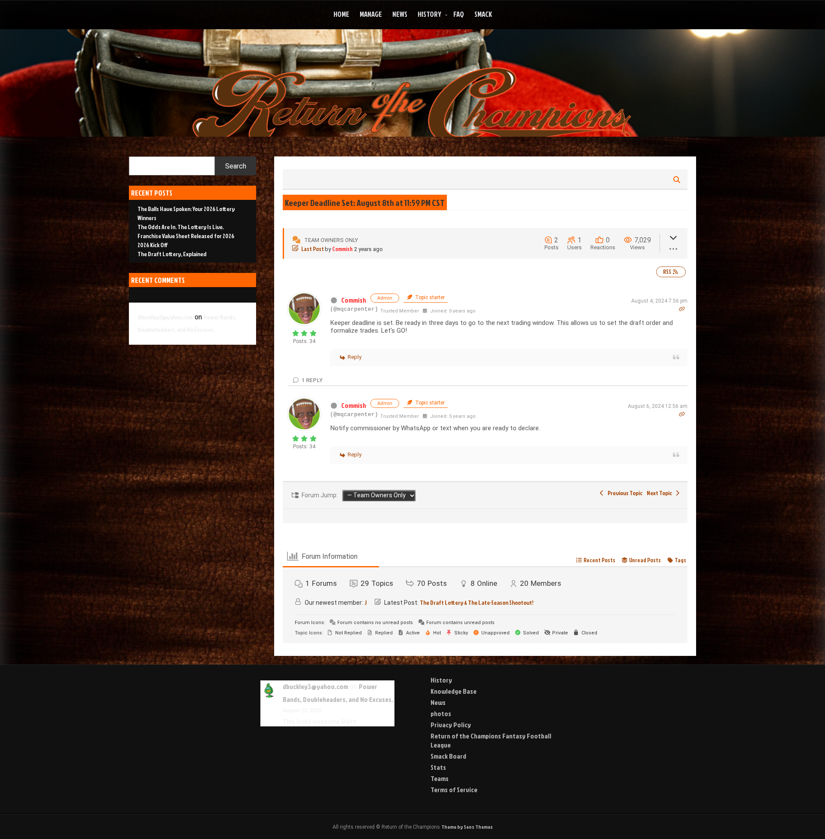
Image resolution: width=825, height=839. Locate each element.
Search (235, 166)
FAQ (458, 14)
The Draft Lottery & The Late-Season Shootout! (477, 602)
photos (441, 713)
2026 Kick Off (153, 245)
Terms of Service (454, 789)
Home (341, 14)
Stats (438, 767)
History (429, 14)
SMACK (483, 14)
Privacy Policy (451, 724)
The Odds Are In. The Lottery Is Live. (181, 227)
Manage (371, 14)
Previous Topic (624, 493)
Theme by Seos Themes (467, 826)
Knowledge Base (454, 691)
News (399, 14)
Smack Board (448, 756)
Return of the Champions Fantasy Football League (491, 740)
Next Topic (660, 493)
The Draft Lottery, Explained (172, 254)
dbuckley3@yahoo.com (165, 317)
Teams (440, 778)
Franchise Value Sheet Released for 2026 (186, 236)
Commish (342, 249)
